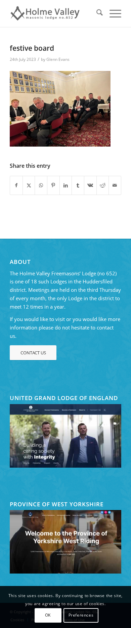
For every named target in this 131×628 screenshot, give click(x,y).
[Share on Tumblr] (78, 185)
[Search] (96, 13)
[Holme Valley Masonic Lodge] (54, 13)
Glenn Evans (58, 59)
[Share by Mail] (115, 185)
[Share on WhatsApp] (41, 185)
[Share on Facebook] (16, 185)
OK (48, 615)
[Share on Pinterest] (53, 185)
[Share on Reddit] (103, 185)
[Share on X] (29, 185)
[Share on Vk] (90, 185)
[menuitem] (96, 13)
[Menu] (112, 13)
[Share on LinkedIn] (66, 185)
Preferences (81, 615)
